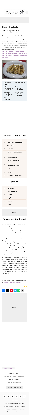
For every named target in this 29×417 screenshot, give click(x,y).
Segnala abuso (7, 409)
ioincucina (5, 32)
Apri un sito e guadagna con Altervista (11, 406)
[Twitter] (24, 396)
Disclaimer (22, 406)
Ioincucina (14, 400)
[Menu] (2, 12)
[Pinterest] (20, 396)
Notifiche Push (14, 409)
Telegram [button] (15, 290)
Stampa (22, 290)
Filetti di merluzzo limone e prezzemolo (14, 53)
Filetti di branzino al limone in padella (14, 51)
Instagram (12, 282)
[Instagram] (8, 396)
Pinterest (18, 282)
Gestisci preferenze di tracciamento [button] (14, 411)
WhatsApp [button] (19, 290)
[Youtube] (12, 396)
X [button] (7, 290)
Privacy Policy (21, 409)
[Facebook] (4, 396)
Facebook (6, 282)
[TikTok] (16, 396)
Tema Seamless (8, 403)
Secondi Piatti (8, 368)
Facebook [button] (3, 290)
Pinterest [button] (11, 290)
